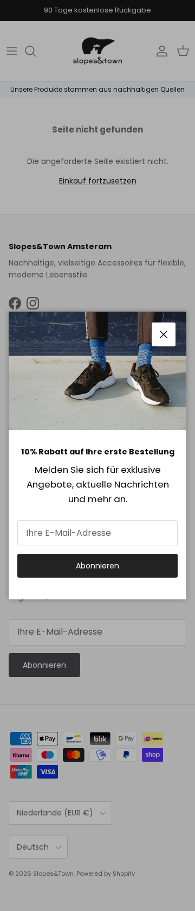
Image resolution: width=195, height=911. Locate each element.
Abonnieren (97, 565)
